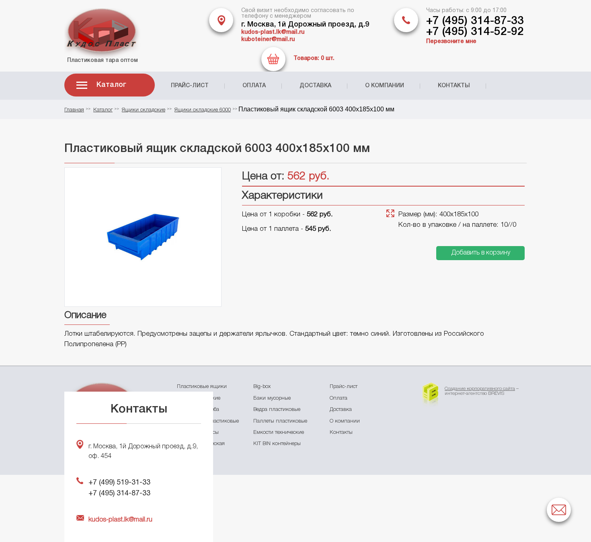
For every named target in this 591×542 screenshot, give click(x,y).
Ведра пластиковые (276, 409)
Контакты (454, 85)
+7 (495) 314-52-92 (475, 32)
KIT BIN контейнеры (277, 443)
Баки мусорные (272, 398)
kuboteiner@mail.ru (268, 39)
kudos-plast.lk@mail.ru (272, 32)
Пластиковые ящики (202, 386)
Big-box (262, 386)
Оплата (254, 85)
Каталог (111, 85)
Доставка (315, 85)
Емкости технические (278, 432)
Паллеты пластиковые (280, 421)
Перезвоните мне (451, 41)
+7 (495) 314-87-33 (475, 21)
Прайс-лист (190, 85)
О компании (384, 85)
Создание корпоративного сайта (480, 388)
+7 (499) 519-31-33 (119, 482)
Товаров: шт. (313, 58)
